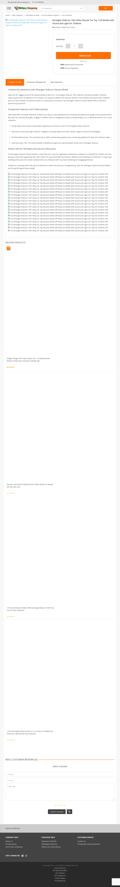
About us (9, 841)
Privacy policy (11, 844)
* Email (10, 780)
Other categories (17, 15)
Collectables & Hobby (32, 15)
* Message (11, 786)
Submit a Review (56, 812)
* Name (10, 774)
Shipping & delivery (49, 844)
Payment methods (48, 841)
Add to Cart (85, 55)
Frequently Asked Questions (88, 844)
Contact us (81, 841)
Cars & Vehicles (67, 15)
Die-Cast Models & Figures (50, 15)
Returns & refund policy (51, 847)
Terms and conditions (14, 847)
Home (7, 15)
